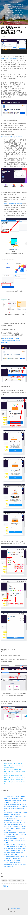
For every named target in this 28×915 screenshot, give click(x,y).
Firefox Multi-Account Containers (10, 59)
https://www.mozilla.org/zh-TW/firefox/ (12, 137)
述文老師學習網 (14, 2)
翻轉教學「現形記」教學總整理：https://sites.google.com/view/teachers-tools (15, 782)
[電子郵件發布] (2, 877)
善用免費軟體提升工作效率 (16, 880)
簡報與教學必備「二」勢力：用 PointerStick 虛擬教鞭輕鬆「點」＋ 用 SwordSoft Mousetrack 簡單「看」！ (14, 822)
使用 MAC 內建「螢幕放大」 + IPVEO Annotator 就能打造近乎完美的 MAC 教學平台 (15, 840)
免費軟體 (4, 880)
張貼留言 (5, 886)
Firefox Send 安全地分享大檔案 (13, 204)
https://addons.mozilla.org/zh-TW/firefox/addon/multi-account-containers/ (11, 340)
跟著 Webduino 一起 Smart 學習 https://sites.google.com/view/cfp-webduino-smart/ (14, 766)
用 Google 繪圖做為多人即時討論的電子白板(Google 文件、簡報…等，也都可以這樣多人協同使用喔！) (15, 834)
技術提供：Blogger (15, 909)
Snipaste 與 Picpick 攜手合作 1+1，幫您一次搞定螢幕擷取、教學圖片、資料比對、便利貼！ (15, 828)
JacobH (17, 911)
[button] (26, 28)
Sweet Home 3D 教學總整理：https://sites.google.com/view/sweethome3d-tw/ (15, 772)
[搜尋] (26, 3)
